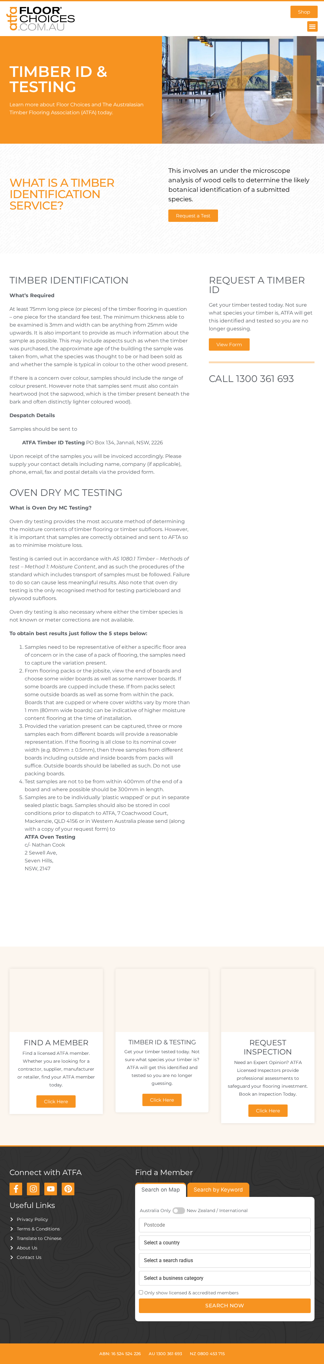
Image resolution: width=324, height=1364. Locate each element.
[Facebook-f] (15, 1189)
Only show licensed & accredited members (191, 1293)
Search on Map (160, 1189)
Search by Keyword (218, 1189)
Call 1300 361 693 (251, 379)
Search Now (224, 1306)
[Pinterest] (68, 1189)
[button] (312, 26)
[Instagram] (33, 1189)
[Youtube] (50, 1189)
